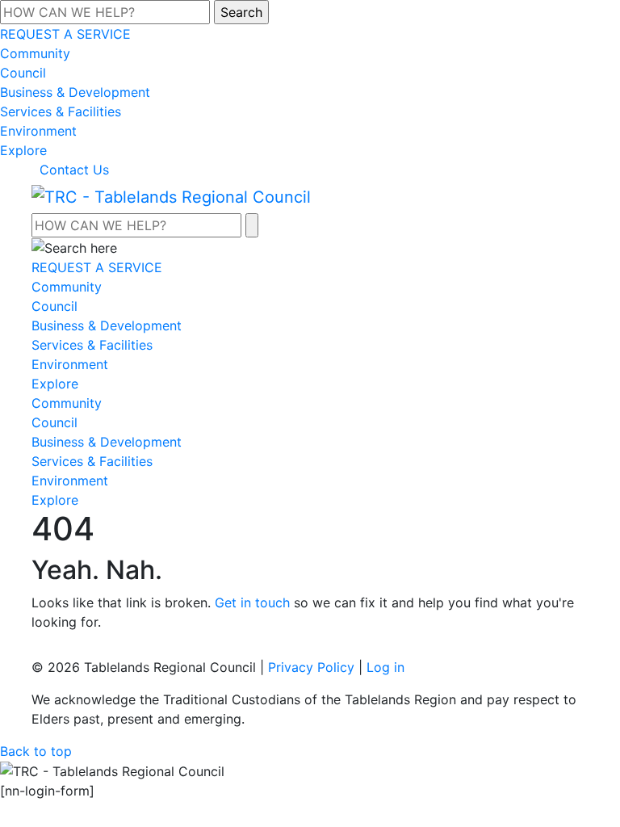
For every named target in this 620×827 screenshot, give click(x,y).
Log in (385, 667)
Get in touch (252, 602)
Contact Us (74, 170)
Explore (23, 150)
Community (35, 53)
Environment (38, 131)
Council (23, 73)
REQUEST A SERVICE (65, 34)
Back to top (36, 751)
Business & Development (75, 92)
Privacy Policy (311, 667)
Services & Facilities (60, 111)
